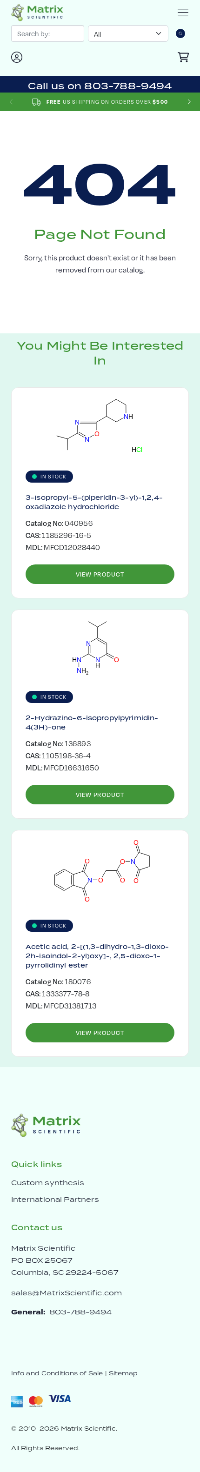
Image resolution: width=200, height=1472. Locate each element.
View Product (100, 574)
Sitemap (123, 1373)
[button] (189, 102)
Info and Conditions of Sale (57, 1373)
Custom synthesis (47, 1182)
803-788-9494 (80, 1311)
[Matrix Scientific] (37, 12)
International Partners (55, 1199)
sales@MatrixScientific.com (66, 1292)
